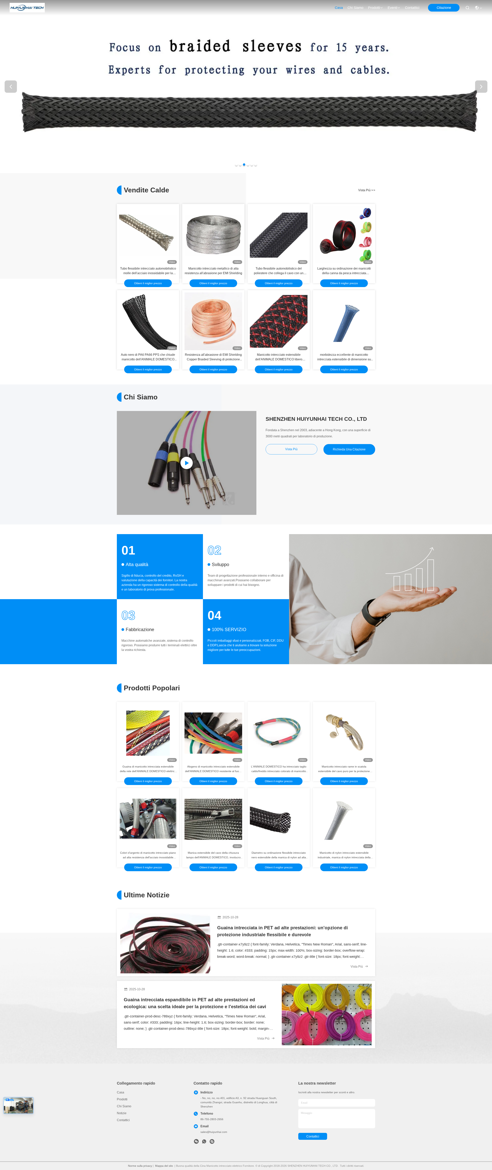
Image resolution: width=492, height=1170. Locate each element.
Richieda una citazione (349, 449)
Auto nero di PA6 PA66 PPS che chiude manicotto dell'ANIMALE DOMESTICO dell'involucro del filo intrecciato (148, 357)
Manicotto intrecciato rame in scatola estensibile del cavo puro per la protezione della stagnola (344, 769)
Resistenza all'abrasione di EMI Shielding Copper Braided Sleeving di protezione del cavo (213, 357)
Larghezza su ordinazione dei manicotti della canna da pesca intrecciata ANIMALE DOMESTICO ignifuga (344, 271)
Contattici (412, 8)
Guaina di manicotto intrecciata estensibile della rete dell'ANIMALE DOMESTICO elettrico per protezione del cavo (148, 769)
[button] (236, 164)
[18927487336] (212, 1142)
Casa (339, 8)
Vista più (366, 190)
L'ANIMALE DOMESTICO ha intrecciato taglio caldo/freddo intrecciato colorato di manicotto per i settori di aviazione (278, 769)
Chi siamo (355, 8)
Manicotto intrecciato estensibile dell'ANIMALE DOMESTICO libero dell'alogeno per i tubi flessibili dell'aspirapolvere (278, 357)
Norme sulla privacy (140, 1165)
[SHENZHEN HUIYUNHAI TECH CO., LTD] (27, 8)
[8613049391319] (204, 1142)
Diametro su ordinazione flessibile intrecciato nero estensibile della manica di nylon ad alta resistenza (278, 855)
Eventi (392, 8)
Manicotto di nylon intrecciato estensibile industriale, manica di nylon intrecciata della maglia (344, 855)
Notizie (121, 1113)
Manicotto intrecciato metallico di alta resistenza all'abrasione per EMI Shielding (213, 271)
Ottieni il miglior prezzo (148, 283)
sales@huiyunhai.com (213, 1131)
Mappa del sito (164, 1165)
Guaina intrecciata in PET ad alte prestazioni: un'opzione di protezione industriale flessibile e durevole (282, 931)
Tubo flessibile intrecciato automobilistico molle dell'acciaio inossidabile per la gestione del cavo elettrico (148, 271)
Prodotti (374, 8)
